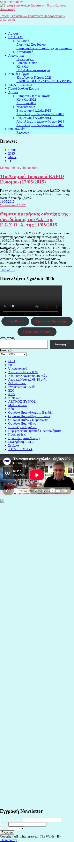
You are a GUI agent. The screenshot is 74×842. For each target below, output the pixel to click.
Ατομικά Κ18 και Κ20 (23, 372)
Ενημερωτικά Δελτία (21, 387)
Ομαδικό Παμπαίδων (22, 423)
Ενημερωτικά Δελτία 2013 (33, 110)
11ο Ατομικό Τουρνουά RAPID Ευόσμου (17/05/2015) (32, 179)
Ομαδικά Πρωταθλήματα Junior (29, 416)
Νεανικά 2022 (25, 107)
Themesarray (8, 840)
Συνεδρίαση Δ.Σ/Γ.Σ (13, 205)
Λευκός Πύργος (18, 74)
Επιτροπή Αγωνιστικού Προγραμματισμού (44, 48)
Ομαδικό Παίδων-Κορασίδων (27, 420)
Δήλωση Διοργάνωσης (37, 331)
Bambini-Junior (26, 63)
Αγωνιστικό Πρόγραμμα (52, 321)
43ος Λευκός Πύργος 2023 (34, 77)
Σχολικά (13, 445)
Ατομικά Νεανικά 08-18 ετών (27, 379)
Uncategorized (17, 368)
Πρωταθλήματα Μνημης (24, 438)
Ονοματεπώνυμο (11, 820)
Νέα (11, 409)
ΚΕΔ (11, 394)
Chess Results (15, 321)
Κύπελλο (22, 66)
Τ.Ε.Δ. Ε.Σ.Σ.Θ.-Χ (20, 85)
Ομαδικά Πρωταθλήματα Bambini (30, 412)
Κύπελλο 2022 (26, 99)
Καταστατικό (24, 52)
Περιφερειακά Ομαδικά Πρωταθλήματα (34, 431)
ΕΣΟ (11, 390)
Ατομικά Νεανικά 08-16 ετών (27, 376)
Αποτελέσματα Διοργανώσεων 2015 (40, 125)
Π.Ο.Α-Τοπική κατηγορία (33, 70)
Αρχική (13, 33)
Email (4, 824)
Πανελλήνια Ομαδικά (22, 427)
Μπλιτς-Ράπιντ (9, 167)
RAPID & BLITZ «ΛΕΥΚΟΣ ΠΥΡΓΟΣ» (44, 81)
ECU (11, 361)
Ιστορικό (6, 350)
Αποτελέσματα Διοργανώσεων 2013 (40, 114)
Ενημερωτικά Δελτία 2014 (33, 118)
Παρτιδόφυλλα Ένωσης (23, 88)
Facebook (22, 132)
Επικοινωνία (16, 129)
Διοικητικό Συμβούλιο (31, 44)
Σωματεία (22, 41)
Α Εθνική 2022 (26, 103)
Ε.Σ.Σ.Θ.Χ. (15, 37)
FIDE (12, 365)
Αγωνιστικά (16, 55)
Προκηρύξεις (25, 59)
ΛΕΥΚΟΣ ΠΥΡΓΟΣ (22, 401)
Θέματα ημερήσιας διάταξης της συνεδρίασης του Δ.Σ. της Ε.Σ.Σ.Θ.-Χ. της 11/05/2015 (34, 219)
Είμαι (3, 828)
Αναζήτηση (7, 338)
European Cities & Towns (33, 96)
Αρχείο (13, 92)
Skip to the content (12, 1)
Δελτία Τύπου (17, 383)
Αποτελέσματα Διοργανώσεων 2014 (40, 121)
